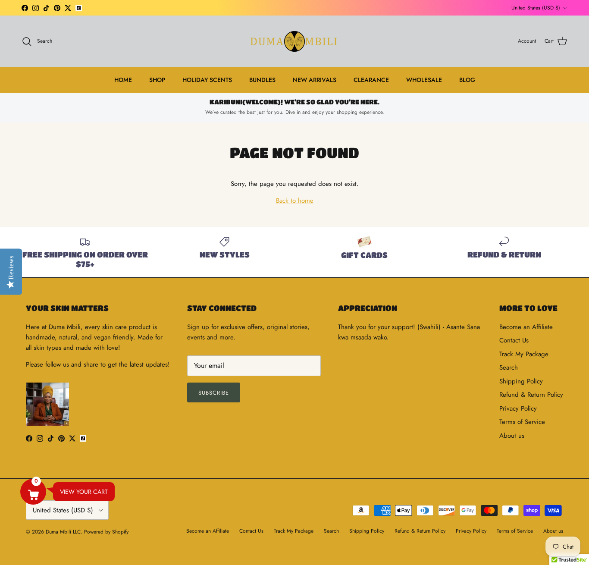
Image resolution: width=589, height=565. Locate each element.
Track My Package (523, 354)
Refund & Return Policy (531, 394)
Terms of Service (522, 422)
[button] (33, 492)
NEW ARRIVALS (314, 79)
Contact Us (514, 340)
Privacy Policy (518, 408)
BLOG (467, 79)
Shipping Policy (521, 381)
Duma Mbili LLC (63, 532)
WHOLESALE (424, 79)
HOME (123, 79)
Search (508, 367)
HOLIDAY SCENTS (207, 79)
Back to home (294, 200)
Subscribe (213, 393)
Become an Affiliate (526, 327)
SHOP (157, 79)
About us (511, 435)
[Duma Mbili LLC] (294, 41)
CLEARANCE (371, 79)
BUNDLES (262, 79)
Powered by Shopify (106, 532)
